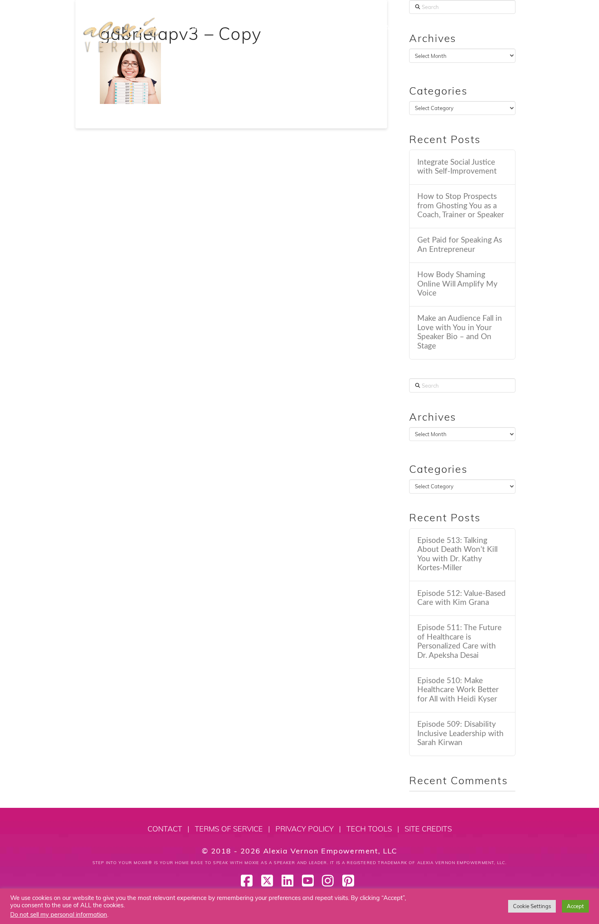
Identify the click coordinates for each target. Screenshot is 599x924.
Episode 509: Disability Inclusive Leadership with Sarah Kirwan (460, 734)
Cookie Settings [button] (532, 906)
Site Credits (428, 829)
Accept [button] (575, 906)
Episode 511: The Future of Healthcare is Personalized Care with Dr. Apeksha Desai (459, 641)
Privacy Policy (304, 829)
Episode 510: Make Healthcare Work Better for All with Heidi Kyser (458, 690)
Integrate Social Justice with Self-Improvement (457, 167)
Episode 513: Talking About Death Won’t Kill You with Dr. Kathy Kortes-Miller (457, 554)
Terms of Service (229, 829)
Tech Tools (369, 829)
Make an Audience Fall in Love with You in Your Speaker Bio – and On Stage (459, 332)
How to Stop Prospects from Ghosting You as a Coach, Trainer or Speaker (460, 206)
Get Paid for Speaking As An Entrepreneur (459, 245)
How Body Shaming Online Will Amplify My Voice (457, 284)
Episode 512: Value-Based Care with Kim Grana (461, 598)
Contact (165, 829)
